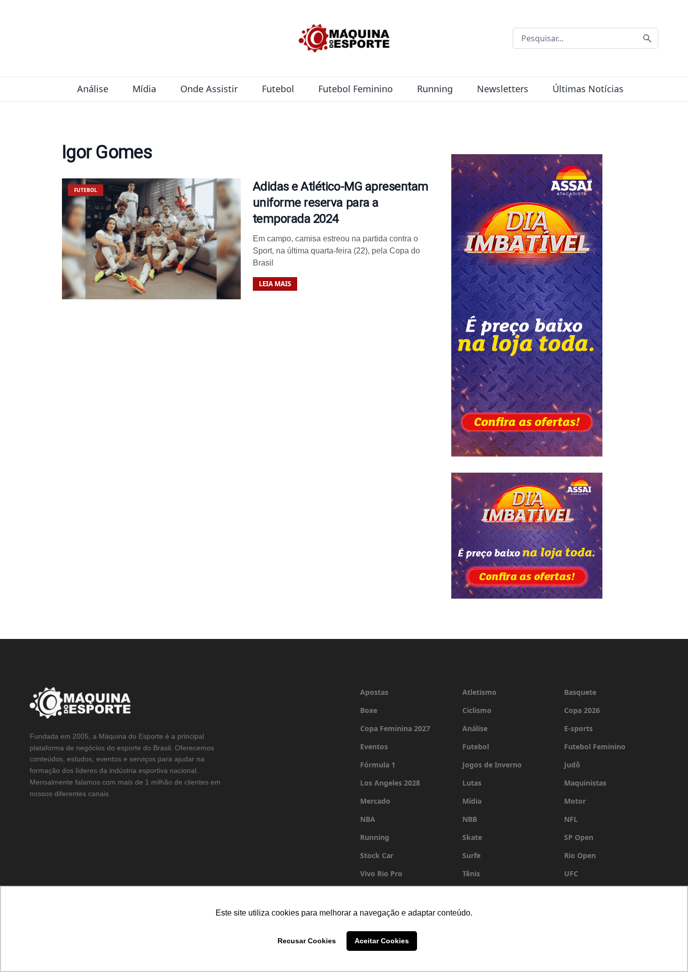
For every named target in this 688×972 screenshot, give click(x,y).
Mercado (375, 801)
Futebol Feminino (355, 89)
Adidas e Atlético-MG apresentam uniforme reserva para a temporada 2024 (341, 202)
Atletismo (479, 692)
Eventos (374, 746)
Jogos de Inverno (492, 764)
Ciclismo (477, 710)
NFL (571, 819)
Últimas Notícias (588, 89)
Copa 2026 (582, 710)
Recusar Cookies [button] (307, 941)
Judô (572, 764)
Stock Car (376, 855)
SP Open (578, 837)
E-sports (578, 728)
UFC (571, 873)
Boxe (368, 710)
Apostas (374, 692)
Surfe (471, 855)
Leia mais (275, 283)
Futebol (278, 89)
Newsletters (502, 89)
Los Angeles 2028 (390, 783)
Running (435, 89)
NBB (469, 819)
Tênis (471, 873)
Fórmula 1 (377, 764)
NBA (367, 819)
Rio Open (580, 855)
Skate (472, 837)
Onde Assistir (209, 89)
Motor (575, 801)
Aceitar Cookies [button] (382, 941)
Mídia (144, 89)
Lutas (471, 783)
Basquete (580, 692)
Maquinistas (585, 783)
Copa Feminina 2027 (395, 728)
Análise (92, 89)
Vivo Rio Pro (381, 873)
